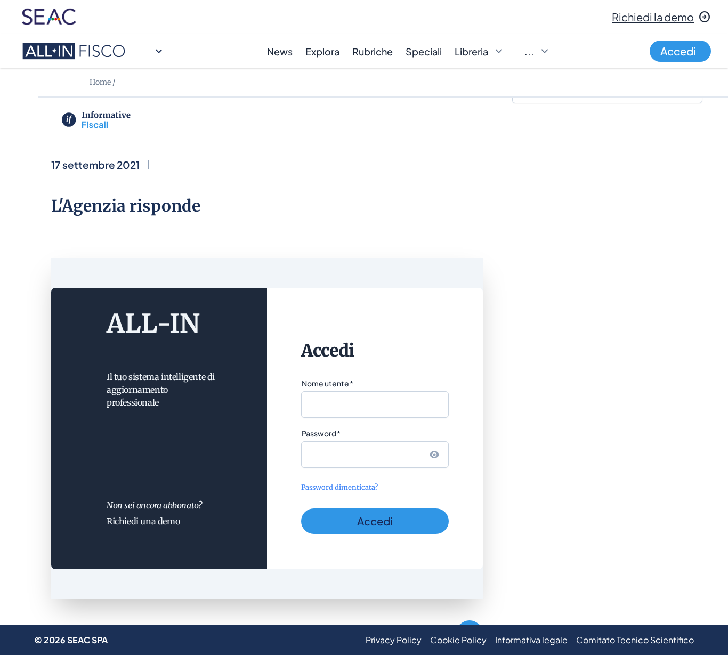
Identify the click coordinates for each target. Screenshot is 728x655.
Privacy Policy (394, 639)
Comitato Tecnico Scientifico (635, 639)
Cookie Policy (458, 639)
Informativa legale (531, 639)
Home (100, 82)
